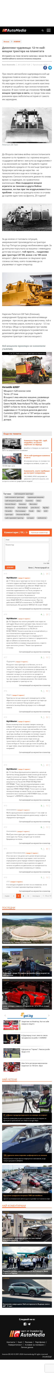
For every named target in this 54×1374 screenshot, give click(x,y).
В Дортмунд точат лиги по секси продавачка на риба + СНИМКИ (34, 1036)
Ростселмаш (20, 511)
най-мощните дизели (13, 501)
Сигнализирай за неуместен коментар (34, 608)
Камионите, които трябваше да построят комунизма (37, 472)
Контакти (11, 1342)
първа (7, 896)
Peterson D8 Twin (23, 514)
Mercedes (33, 504)
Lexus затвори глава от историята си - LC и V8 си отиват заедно (26, 1007)
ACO (45, 511)
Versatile (8, 511)
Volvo (38, 501)
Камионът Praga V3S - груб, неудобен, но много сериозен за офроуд (35, 442)
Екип (20, 1342)
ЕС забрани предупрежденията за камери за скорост (25, 1115)
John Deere (35, 508)
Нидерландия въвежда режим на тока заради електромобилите (22, 1239)
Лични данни (27, 1347)
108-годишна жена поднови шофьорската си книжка (25, 1155)
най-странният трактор (14, 518)
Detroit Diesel (10, 504)
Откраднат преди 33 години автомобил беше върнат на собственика (26, 974)
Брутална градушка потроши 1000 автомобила (22, 1195)
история (30, 518)
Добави (10, 567)
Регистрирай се (42, 567)
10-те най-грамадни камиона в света (37, 456)
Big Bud (45, 508)
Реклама (28, 1342)
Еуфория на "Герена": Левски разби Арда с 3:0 (35, 1050)
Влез (30, 567)
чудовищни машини (36, 497)
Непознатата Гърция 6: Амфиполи (17, 942)
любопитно (42, 518)
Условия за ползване (34, 1344)
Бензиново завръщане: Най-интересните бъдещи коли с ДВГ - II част (26, 1305)
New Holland (22, 508)
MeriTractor (9, 508)
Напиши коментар (39, 532)
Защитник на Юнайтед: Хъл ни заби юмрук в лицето (35, 1023)
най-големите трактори (14, 497)
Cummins (29, 501)
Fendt (31, 511)
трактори (9, 514)
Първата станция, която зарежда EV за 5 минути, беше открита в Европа (25, 1272)
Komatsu (22, 504)
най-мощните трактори (24, 494)
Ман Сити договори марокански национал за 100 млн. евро (34, 1064)
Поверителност (15, 1344)
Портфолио (40, 1342)
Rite (38, 511)
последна (36, 896)
